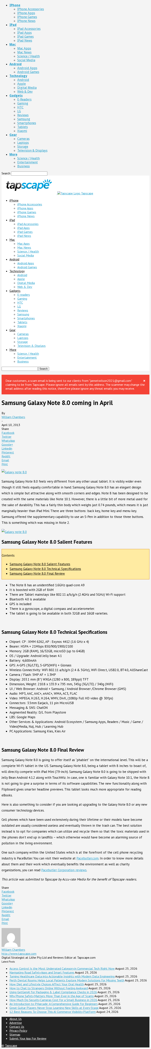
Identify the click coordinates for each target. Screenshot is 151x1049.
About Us (15, 1019)
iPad (13, 25)
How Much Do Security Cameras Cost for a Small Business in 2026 (53, 1000)
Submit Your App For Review (27, 1038)
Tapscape (11, 1045)
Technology (18, 76)
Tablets (22, 127)
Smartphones (26, 123)
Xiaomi (22, 131)
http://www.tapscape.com (19, 954)
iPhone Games (27, 17)
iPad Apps (24, 33)
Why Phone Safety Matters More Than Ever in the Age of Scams (51, 996)
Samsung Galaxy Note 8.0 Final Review (37, 573)
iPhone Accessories (30, 9)
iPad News (24, 40)
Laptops (23, 143)
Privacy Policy (18, 1031)
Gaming (22, 103)
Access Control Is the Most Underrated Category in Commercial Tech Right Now (62, 968)
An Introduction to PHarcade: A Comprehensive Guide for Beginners (53, 1004)
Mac (12, 44)
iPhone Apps (26, 13)
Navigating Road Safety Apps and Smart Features (41, 972)
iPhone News (26, 21)
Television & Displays (32, 150)
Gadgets (16, 95)
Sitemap (14, 1034)
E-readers (24, 99)
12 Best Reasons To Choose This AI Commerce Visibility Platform (52, 1012)
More (13, 154)
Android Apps (27, 68)
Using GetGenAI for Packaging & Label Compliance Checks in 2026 (53, 992)
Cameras (23, 139)
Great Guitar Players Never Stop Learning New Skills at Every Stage (54, 1008)
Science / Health (28, 56)
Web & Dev (25, 91)
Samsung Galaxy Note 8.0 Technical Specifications (45, 569)
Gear (13, 135)
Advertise (15, 1023)
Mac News (24, 52)
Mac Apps (24, 48)
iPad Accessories (29, 29)
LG (19, 111)
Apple (21, 84)
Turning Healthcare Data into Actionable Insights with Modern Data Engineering (62, 976)
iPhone (14, 5)
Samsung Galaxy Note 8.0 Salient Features (40, 564)
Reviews (23, 115)
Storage (22, 146)
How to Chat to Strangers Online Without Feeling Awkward (48, 988)
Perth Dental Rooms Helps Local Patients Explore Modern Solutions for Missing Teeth (66, 980)
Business (23, 166)
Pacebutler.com (87, 858)
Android (15, 64)
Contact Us (16, 1027)
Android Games (28, 72)
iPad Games (25, 36)
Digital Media (27, 88)
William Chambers (13, 417)
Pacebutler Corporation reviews (64, 870)
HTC (20, 107)
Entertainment (27, 162)
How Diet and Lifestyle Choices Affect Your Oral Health (46, 984)
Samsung (23, 119)
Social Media (26, 60)
